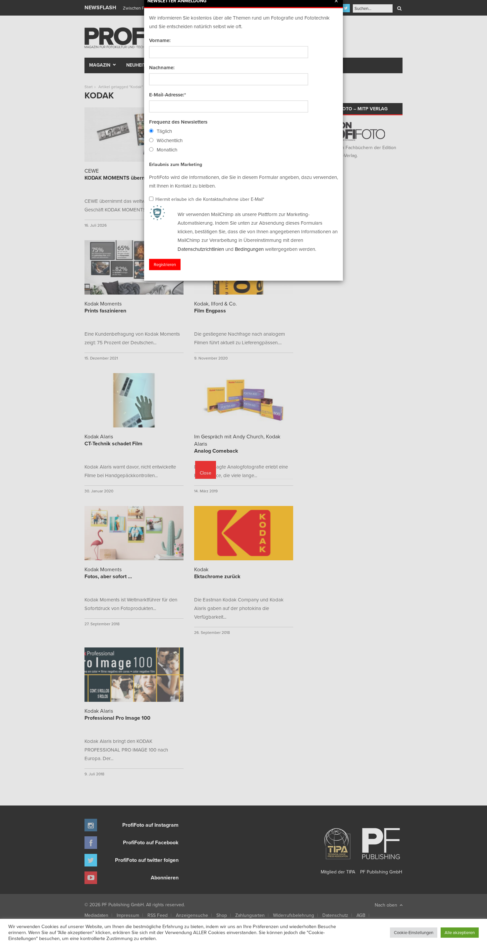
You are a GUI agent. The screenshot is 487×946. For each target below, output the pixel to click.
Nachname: (162, 67)
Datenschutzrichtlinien (201, 249)
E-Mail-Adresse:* (167, 94)
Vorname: (160, 40)
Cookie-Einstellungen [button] (413, 932)
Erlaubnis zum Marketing (175, 164)
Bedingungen (249, 249)
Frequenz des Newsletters (178, 122)
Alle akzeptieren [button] (460, 932)
